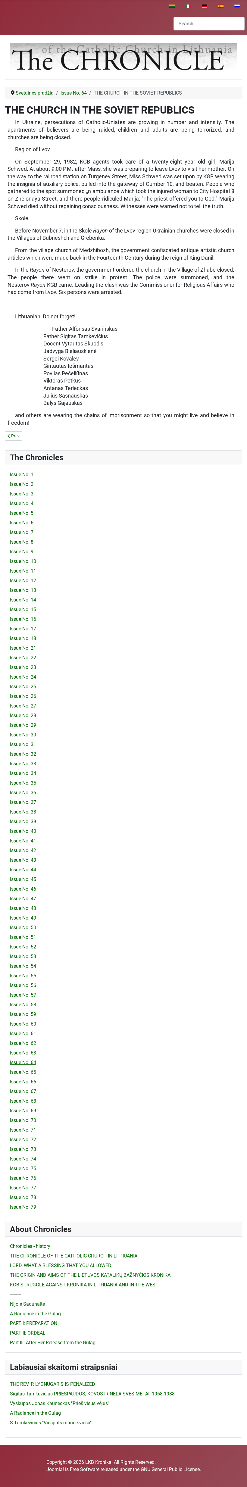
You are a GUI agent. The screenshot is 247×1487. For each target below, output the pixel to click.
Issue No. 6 (21, 523)
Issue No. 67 (23, 1091)
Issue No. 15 (23, 609)
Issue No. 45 (23, 879)
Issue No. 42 (23, 850)
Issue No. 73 (23, 1149)
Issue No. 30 (23, 735)
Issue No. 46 (23, 889)
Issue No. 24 (23, 677)
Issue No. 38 (23, 812)
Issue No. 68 (23, 1101)
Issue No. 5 (21, 513)
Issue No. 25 (23, 686)
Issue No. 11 (23, 571)
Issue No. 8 (21, 542)
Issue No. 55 (23, 976)
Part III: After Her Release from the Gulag (52, 1342)
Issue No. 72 (23, 1139)
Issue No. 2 (21, 484)
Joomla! (55, 1469)
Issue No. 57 (23, 995)
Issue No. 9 (21, 552)
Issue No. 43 (23, 860)
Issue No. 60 (23, 1024)
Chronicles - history (30, 1246)
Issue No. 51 (23, 937)
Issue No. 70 (23, 1120)
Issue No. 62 (23, 1043)
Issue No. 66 (23, 1082)
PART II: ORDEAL (27, 1333)
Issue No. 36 (23, 792)
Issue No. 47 (23, 898)
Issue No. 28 (23, 715)
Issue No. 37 (23, 802)
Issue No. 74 (23, 1159)
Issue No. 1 (21, 474)
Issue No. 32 (23, 754)
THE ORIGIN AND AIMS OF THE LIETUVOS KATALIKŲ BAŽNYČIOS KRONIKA (90, 1275)
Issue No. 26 (23, 696)
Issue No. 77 (23, 1188)
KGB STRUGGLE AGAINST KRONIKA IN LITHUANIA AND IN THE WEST (84, 1285)
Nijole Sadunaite (27, 1304)
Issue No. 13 (23, 590)
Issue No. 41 (23, 841)
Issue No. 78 (23, 1197)
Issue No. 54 (23, 966)
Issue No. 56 (23, 985)
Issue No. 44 (23, 870)
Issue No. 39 (23, 821)
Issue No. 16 (23, 619)
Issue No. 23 (23, 667)
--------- (15, 1294)
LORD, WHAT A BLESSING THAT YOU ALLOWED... (62, 1265)
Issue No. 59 (23, 1014)
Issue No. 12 (23, 580)
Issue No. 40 (23, 831)
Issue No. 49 (23, 918)
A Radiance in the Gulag (35, 1314)
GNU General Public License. (171, 1469)
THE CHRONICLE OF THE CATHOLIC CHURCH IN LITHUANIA (73, 1256)
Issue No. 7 (21, 532)
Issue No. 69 (23, 1111)
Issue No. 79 (23, 1207)
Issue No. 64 (23, 1062)
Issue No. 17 (23, 629)
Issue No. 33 (23, 764)
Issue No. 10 (23, 561)
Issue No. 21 (23, 648)
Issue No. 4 (21, 503)
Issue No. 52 (23, 947)
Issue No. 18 (23, 638)
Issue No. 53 (23, 956)
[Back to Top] (236, 1476)
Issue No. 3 (21, 494)
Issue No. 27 (23, 706)
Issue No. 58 (23, 1004)
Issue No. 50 (23, 927)
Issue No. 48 (23, 908)
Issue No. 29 (23, 725)
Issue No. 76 (23, 1178)
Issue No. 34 (23, 773)
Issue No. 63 (23, 1053)
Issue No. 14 (23, 600)
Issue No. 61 (23, 1033)
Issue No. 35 (23, 783)
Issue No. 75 (23, 1168)
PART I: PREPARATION (33, 1323)
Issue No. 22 (23, 658)
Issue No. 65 (23, 1072)
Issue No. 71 (23, 1130)
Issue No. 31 (23, 744)
